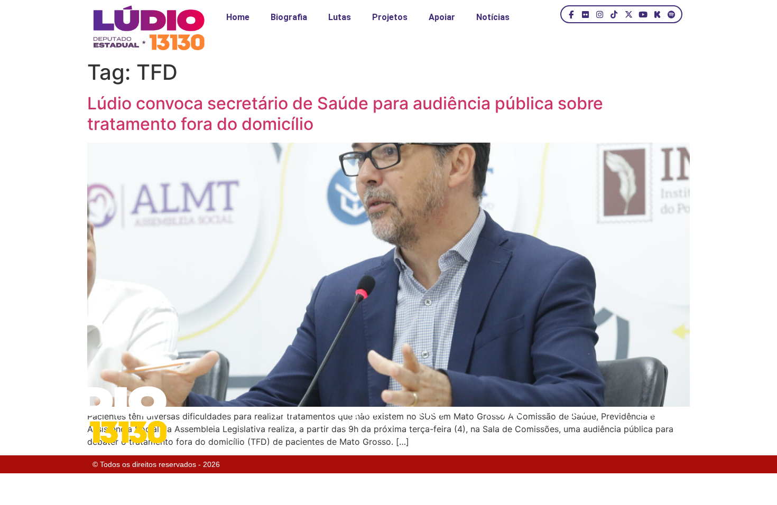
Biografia (289, 17)
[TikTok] (613, 14)
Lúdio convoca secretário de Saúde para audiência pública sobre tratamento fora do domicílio (345, 113)
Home (237, 17)
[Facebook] (571, 14)
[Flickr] (585, 14)
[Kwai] (657, 14)
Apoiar (442, 17)
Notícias (493, 17)
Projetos (390, 17)
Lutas (339, 17)
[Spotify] (671, 14)
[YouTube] (643, 14)
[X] (628, 14)
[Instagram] (599, 14)
